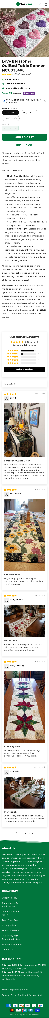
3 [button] (25, 833)
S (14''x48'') (11, 112)
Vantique (20, 1015)
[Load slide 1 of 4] (28, 55)
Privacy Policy (9, 925)
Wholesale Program (12, 944)
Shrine (36, 1015)
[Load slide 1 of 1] (20, 55)
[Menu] (3, 4)
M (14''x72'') (29, 112)
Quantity (6, 124)
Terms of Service (10, 930)
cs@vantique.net (15, 989)
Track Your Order (10, 920)
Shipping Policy (9, 898)
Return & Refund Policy (10, 913)
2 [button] (21, 833)
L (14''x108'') (11, 118)
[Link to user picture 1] (24, 430)
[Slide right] (46, 33)
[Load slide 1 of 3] (26, 55)
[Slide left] (3, 33)
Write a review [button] (24, 369)
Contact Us (7, 949)
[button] (40, 4)
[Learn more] (44, 101)
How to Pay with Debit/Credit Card (11, 937)
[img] (10, 394)
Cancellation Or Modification (10, 905)
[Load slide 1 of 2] (23, 55)
